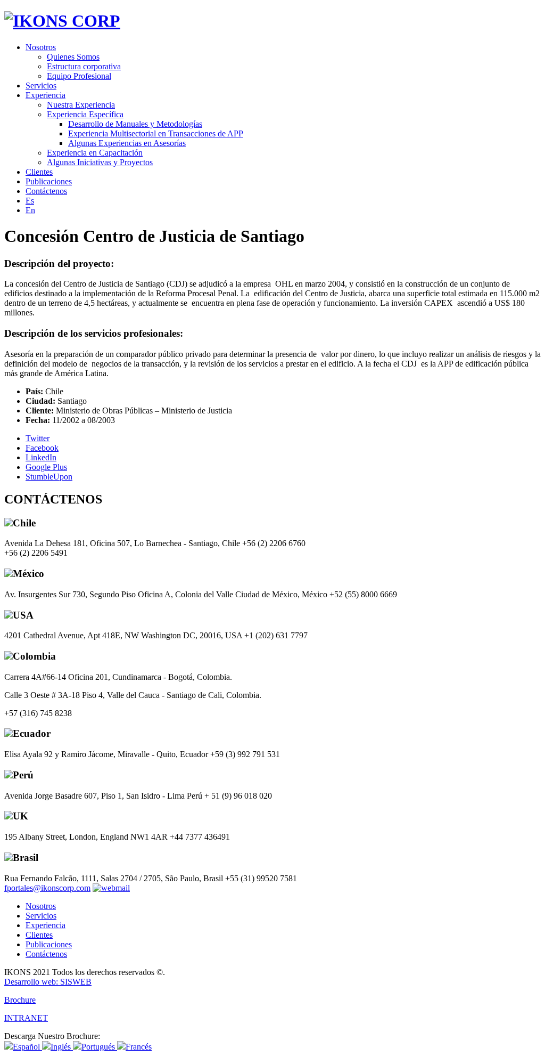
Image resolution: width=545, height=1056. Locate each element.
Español (27, 1046)
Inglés (62, 1046)
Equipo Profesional (79, 75)
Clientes (39, 171)
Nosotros (41, 47)
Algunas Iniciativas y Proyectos (100, 162)
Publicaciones (49, 181)
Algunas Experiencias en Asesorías (127, 143)
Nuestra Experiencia (81, 104)
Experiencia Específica (85, 114)
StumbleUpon (49, 476)
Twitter (37, 438)
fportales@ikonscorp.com (47, 887)
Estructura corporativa (84, 66)
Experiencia (45, 95)
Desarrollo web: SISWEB (48, 981)
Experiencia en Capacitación (95, 152)
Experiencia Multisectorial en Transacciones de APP (155, 133)
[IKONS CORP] (62, 20)
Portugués (99, 1046)
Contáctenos (46, 191)
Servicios (41, 85)
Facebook (42, 447)
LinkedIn (41, 457)
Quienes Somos (73, 56)
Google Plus (46, 467)
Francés (139, 1046)
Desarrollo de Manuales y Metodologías (135, 123)
